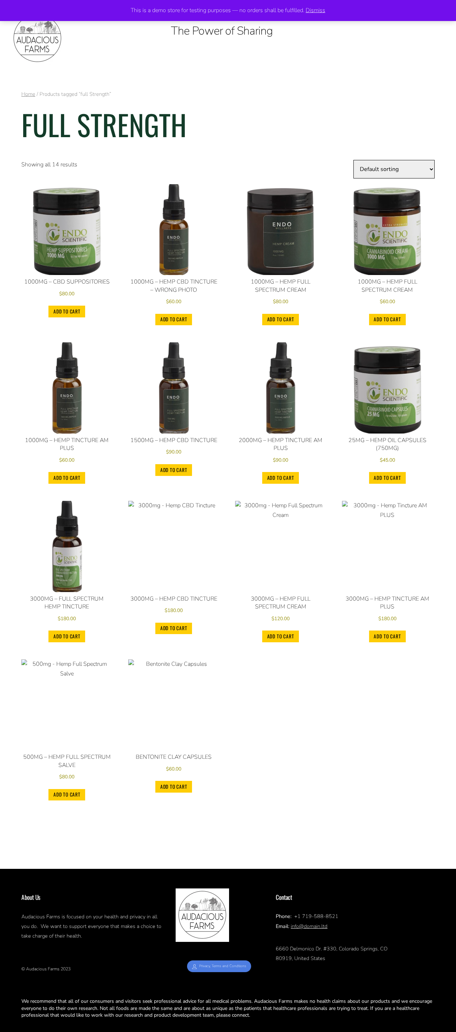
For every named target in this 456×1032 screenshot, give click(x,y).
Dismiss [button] (315, 10)
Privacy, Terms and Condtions (222, 966)
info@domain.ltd (309, 926)
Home (28, 94)
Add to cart (67, 311)
